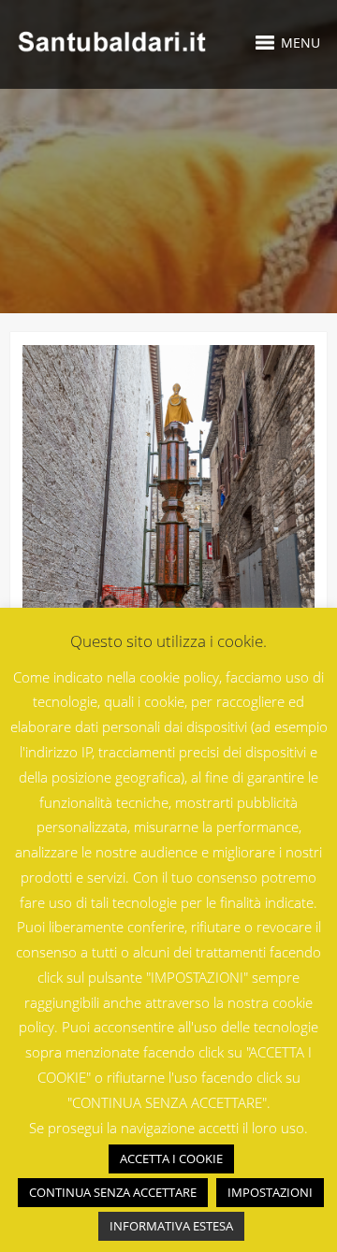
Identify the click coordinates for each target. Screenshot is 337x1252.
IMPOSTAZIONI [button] (270, 1192)
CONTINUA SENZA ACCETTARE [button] (113, 1192)
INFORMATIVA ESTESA (171, 1225)
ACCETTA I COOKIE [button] (171, 1158)
